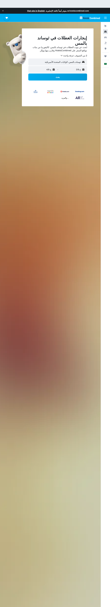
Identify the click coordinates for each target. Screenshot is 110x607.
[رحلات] (105, 56)
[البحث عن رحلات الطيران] (105, 26)
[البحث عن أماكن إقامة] (105, 31)
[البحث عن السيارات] (105, 37)
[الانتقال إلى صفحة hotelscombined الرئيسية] (89, 18)
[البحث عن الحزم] (105, 43)
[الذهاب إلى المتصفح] (105, 48)
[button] (3, 11)
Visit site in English (36, 10)
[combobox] (73, 55)
